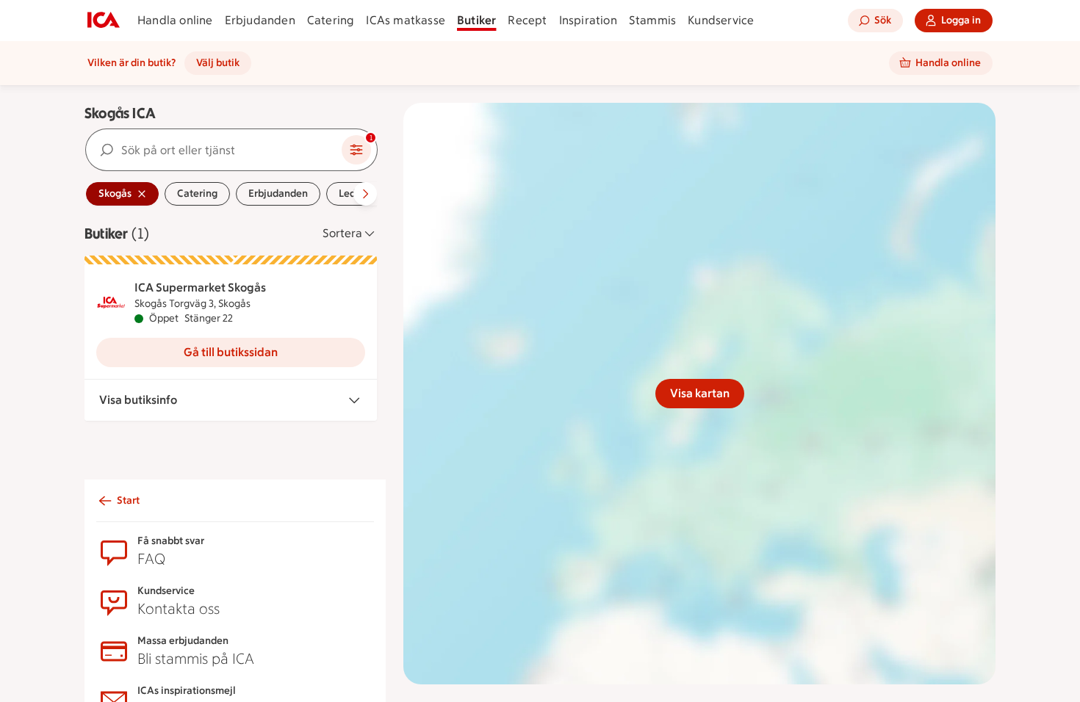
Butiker (476, 20)
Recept (527, 20)
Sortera (342, 233)
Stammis (652, 20)
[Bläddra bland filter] (365, 194)
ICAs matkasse (405, 20)
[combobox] (214, 149)
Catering (331, 20)
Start (128, 500)
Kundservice (721, 20)
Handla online (175, 20)
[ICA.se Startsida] (103, 20)
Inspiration (588, 20)
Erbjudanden (260, 20)
